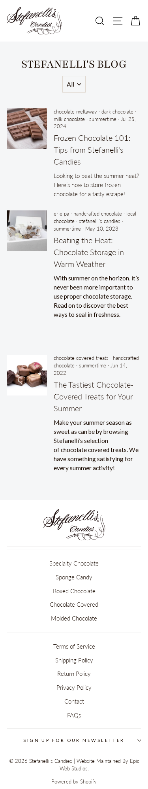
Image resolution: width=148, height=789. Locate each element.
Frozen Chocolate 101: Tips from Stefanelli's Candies (92, 149)
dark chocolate (117, 112)
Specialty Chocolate (74, 563)
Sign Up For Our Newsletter (74, 740)
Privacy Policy (74, 687)
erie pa (61, 214)
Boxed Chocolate (74, 590)
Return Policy (74, 673)
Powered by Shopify (74, 782)
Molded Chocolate (74, 618)
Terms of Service (74, 646)
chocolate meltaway (75, 112)
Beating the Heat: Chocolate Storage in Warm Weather (89, 252)
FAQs (74, 715)
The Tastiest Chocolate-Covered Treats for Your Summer (93, 396)
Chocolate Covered (74, 604)
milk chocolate (69, 119)
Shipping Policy (74, 660)
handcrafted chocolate (97, 214)
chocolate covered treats (81, 358)
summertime (102, 119)
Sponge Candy (74, 577)
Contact (74, 701)
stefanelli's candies (99, 221)
